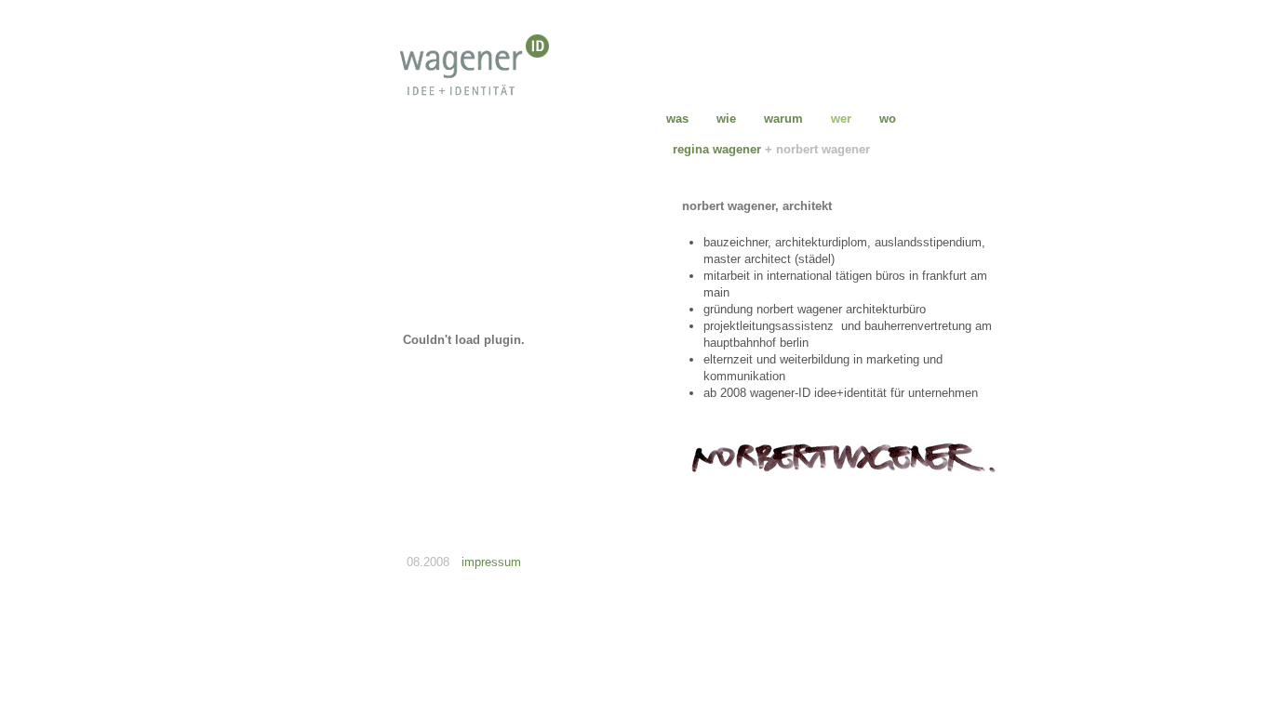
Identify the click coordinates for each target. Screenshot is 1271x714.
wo (887, 119)
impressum (491, 562)
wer (841, 119)
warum (783, 119)
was (677, 119)
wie (726, 119)
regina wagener (717, 149)
